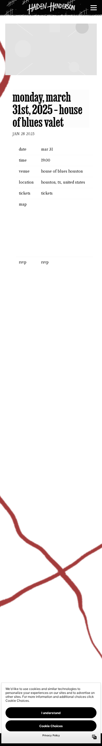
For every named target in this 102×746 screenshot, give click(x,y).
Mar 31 (47, 149)
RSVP (45, 262)
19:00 (45, 160)
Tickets (47, 193)
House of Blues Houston (62, 171)
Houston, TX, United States (63, 182)
